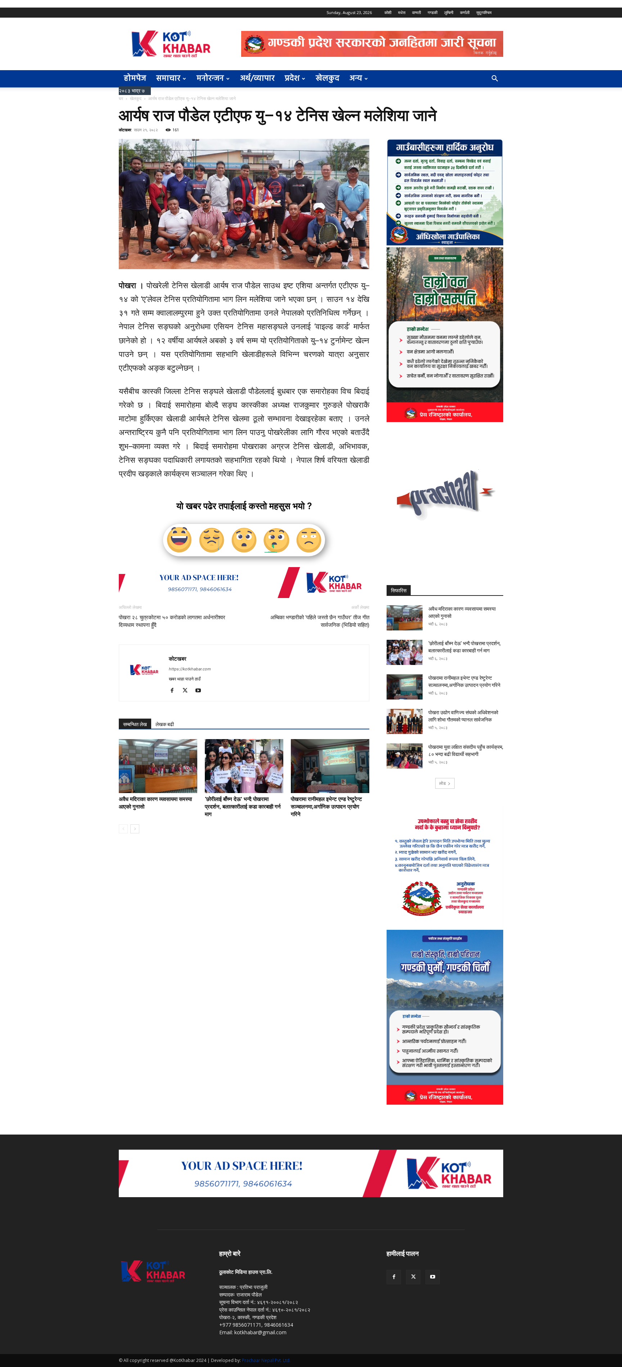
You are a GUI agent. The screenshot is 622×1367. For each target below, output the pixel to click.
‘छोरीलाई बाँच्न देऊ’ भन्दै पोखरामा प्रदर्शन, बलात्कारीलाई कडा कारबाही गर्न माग (243, 807)
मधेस (401, 12)
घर (121, 98)
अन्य (356, 78)
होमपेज (135, 78)
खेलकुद (327, 78)
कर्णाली (464, 12)
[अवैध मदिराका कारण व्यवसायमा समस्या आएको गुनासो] (158, 766)
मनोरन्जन (210, 78)
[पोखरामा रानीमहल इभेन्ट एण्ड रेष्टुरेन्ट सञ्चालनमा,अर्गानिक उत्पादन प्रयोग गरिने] (330, 766)
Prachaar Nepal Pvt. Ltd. (266, 1360)
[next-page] (134, 828)
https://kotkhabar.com (190, 668)
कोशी (387, 12)
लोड (442, 783)
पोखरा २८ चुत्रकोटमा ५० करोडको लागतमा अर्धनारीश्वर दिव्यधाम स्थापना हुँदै (172, 621)
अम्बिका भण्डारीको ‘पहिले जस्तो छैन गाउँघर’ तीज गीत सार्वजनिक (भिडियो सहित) (319, 621)
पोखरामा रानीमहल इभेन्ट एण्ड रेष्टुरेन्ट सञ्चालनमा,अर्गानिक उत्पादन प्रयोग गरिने (326, 807)
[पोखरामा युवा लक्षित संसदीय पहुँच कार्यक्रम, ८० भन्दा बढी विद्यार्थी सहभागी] (405, 756)
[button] (494, 79)
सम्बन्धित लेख (135, 724)
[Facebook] (175, 691)
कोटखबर (125, 129)
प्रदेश (292, 78)
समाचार (168, 78)
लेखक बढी (165, 724)
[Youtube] (201, 691)
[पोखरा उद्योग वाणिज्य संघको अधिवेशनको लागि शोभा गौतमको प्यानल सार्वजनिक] (405, 721)
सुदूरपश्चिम (484, 12)
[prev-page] (123, 828)
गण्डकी (432, 12)
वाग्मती (416, 12)
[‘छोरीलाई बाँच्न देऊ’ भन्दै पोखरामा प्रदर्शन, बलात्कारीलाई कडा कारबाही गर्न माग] (244, 766)
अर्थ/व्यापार (257, 78)
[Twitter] (188, 691)
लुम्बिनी (448, 12)
